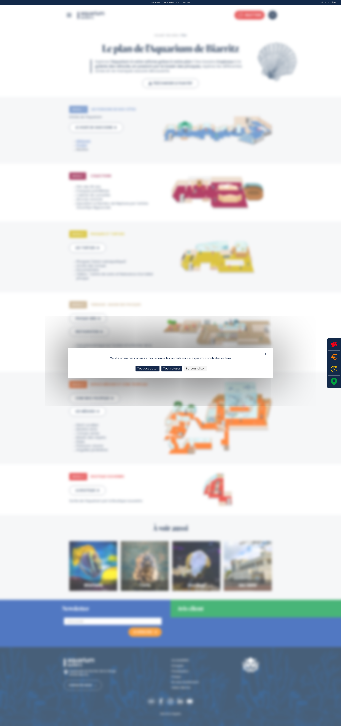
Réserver (334, 344)
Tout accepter (147, 368)
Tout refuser (171, 368)
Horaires (334, 369)
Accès (334, 382)
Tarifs (334, 357)
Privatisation (171, 2)
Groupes (156, 2)
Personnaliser (195, 368)
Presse (186, 2)
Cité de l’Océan (327, 2)
